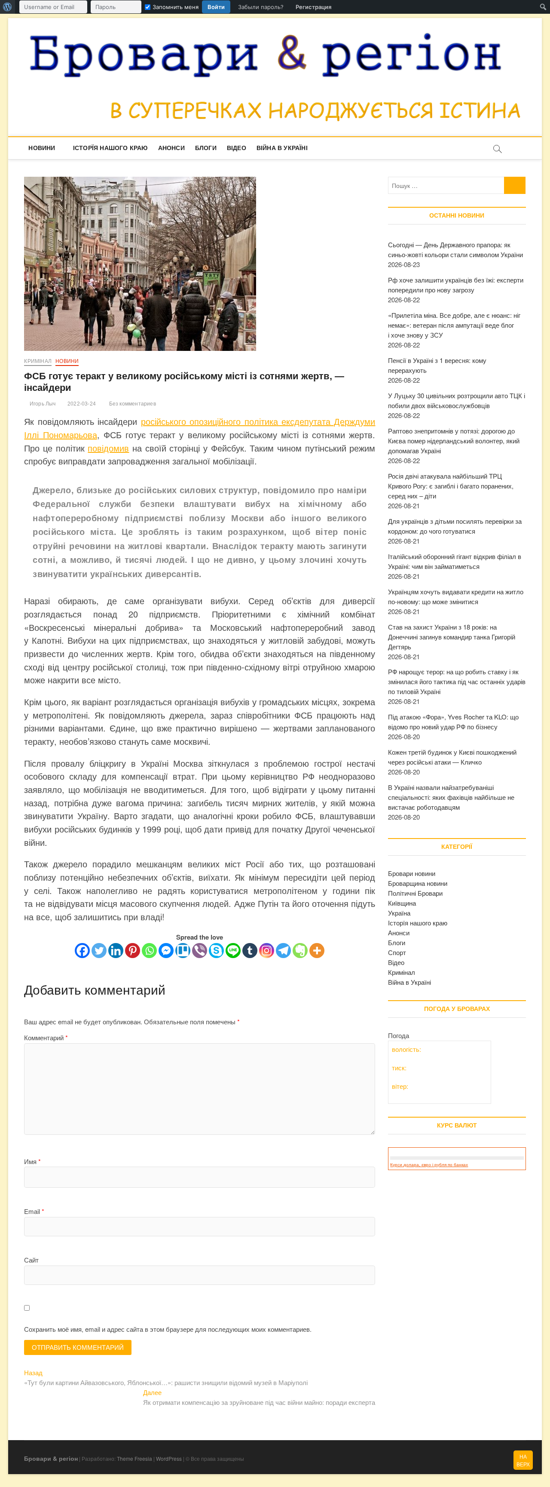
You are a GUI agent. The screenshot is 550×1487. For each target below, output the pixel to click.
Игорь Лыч (41, 404)
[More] (316, 950)
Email (34, 1211)
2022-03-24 (81, 404)
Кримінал (38, 361)
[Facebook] (82, 950)
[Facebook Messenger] (166, 950)
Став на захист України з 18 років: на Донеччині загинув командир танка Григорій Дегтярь (451, 636)
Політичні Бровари (415, 892)
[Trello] (182, 950)
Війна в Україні (282, 147)
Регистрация (313, 6)
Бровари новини (411, 873)
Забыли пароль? (261, 6)
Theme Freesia (134, 1458)
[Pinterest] (132, 950)
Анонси (171, 147)
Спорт (397, 952)
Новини (41, 147)
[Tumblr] (249, 950)
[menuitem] (7, 7)
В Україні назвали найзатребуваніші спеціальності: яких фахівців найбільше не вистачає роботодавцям (451, 797)
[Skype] (216, 950)
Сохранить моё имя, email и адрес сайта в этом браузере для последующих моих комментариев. (168, 1328)
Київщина (402, 902)
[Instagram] (266, 950)
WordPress (169, 1458)
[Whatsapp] (149, 950)
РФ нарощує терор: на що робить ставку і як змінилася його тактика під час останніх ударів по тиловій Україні (457, 681)
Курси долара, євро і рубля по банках (429, 1164)
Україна (399, 912)
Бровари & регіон (51, 1458)
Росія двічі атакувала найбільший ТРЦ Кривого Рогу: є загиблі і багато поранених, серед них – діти (450, 485)
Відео (236, 147)
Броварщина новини (417, 883)
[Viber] (199, 950)
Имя (32, 1161)
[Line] (233, 950)
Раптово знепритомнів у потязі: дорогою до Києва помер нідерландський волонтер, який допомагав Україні (453, 440)
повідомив (108, 448)
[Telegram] (283, 950)
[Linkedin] (115, 950)
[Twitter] (99, 950)
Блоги (206, 147)
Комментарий (46, 1037)
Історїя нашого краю (110, 147)
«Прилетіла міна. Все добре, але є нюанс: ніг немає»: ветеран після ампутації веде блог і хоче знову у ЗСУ (454, 324)
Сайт (31, 1259)
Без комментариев (131, 404)
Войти (216, 6)
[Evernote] (300, 950)
